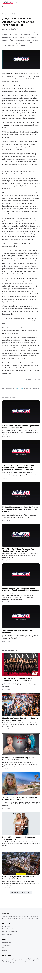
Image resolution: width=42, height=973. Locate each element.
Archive (10, 7)
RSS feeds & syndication (9, 931)
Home (4, 7)
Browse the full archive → (21, 892)
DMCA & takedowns (8, 948)
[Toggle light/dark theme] (16, 2)
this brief (20, 388)
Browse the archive (8, 929)
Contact (4, 950)
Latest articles (6, 926)
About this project (7, 934)
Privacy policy (6, 942)
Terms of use (6, 945)
